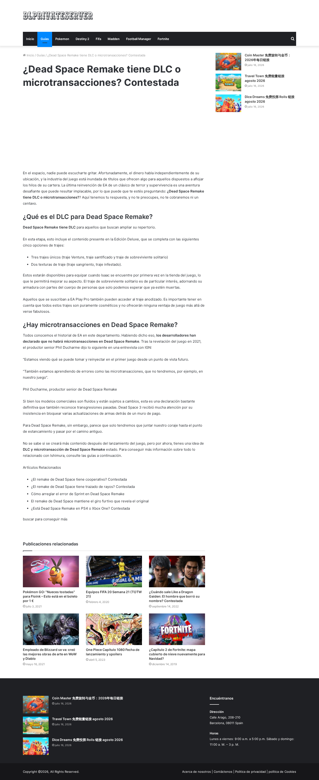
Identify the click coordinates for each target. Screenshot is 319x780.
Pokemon (62, 39)
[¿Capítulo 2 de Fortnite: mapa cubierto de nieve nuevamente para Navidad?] (177, 629)
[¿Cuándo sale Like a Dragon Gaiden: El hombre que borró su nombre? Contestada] (177, 571)
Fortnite (163, 39)
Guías (45, 39)
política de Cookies (282, 771)
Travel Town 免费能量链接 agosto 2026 (82, 719)
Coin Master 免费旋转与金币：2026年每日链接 (87, 698)
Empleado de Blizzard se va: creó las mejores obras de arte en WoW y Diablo (50, 654)
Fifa (98, 39)
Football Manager (138, 39)
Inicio (30, 39)
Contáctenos (223, 771)
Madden (114, 39)
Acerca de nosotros (196, 771)
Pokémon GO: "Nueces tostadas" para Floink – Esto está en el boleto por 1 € (50, 596)
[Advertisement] (206, 15)
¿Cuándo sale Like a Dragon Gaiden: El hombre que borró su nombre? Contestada (174, 596)
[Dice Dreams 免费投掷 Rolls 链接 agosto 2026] (228, 103)
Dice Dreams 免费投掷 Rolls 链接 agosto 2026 (87, 740)
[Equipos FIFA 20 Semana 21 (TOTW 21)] (114, 571)
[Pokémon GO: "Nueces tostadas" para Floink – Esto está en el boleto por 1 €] (51, 571)
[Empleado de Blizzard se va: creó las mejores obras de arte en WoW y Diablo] (51, 629)
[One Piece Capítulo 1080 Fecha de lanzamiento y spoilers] (114, 629)
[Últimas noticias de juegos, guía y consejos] (58, 15)
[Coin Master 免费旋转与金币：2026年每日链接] (228, 61)
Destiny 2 (82, 39)
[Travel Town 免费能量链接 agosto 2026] (228, 82)
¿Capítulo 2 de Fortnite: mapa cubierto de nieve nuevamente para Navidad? (177, 654)
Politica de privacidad (250, 771)
